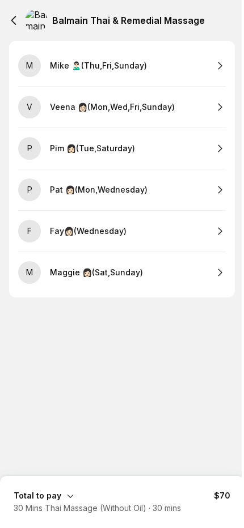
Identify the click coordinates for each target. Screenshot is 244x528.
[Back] (13, 20)
